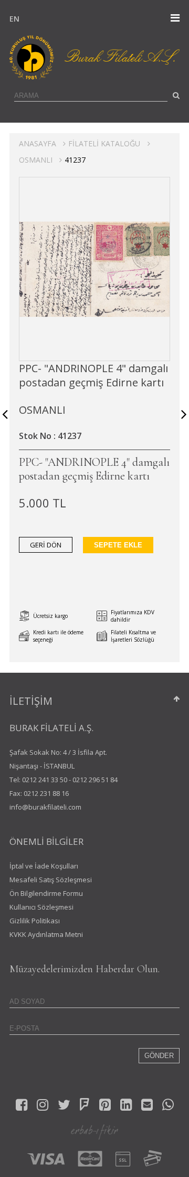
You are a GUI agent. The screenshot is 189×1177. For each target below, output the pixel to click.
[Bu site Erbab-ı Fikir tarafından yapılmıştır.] (94, 1131)
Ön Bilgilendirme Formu (46, 893)
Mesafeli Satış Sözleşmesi (50, 879)
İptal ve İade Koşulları (43, 866)
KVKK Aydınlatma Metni (46, 934)
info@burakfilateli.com (45, 807)
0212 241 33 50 (44, 779)
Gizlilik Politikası (34, 920)
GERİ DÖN (45, 545)
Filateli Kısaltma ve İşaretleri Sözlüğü (133, 636)
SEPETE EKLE (118, 545)
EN (12, 19)
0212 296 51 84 (95, 779)
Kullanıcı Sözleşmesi (41, 907)
